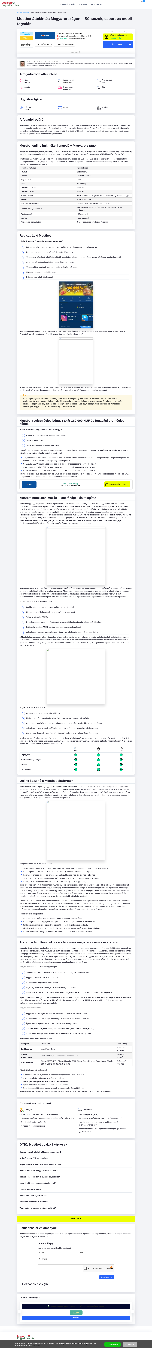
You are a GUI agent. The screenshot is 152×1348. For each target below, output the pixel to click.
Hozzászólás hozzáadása (26, 44)
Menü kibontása (76, 52)
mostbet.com (67, 82)
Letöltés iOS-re (43, 44)
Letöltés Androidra (65, 44)
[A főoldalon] (10, 4)
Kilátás (76, 1317)
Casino (83, 4)
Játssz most (117, 44)
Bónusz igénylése (117, 484)
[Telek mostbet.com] (76, 1219)
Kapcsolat (96, 4)
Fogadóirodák (67, 4)
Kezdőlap (19, 12)
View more (36, 1345)
